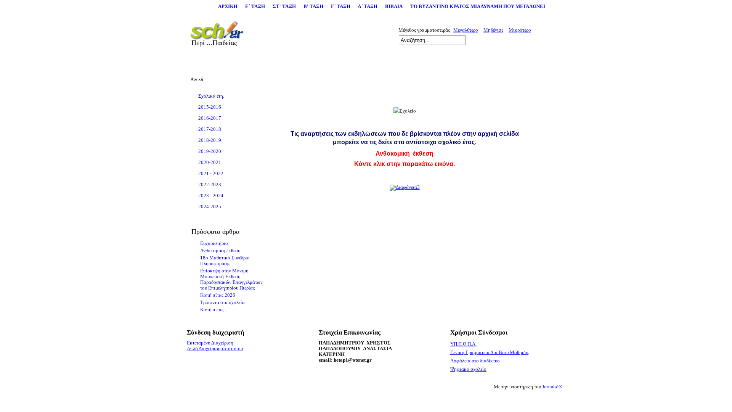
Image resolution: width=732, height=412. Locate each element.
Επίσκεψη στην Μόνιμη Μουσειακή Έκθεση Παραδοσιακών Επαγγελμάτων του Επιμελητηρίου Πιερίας (231, 279)
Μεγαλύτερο (465, 30)
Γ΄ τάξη (340, 6)
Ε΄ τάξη (255, 6)
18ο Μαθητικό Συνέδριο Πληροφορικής (225, 260)
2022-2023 (209, 184)
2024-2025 (209, 206)
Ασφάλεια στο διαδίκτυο (475, 361)
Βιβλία (394, 6)
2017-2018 (209, 129)
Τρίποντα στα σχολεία (222, 302)
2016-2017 (209, 118)
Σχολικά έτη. (211, 96)
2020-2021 (209, 162)
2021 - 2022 (210, 173)
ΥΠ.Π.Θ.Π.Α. (463, 344)
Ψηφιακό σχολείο (468, 369)
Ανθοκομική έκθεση (220, 250)
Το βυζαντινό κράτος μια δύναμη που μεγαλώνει (477, 6)
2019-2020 (209, 151)
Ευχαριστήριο (214, 243)
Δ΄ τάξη (367, 6)
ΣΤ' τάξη (284, 6)
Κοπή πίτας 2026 (217, 295)
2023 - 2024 (210, 195)
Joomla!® (552, 386)
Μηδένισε (493, 30)
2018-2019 (209, 140)
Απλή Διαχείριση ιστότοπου (215, 348)
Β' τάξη (313, 6)
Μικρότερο (520, 30)
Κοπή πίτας (211, 309)
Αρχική (228, 6)
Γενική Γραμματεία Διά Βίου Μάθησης (489, 352)
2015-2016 (209, 107)
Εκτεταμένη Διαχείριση (210, 343)
